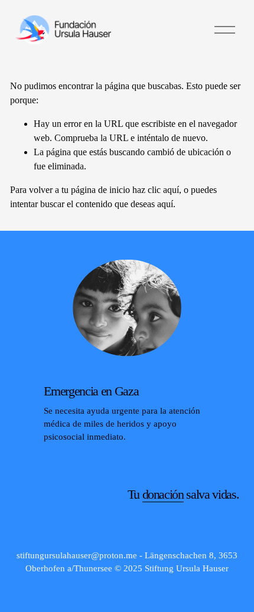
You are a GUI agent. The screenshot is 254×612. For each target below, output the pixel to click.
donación (163, 494)
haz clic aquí (155, 190)
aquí (165, 204)
